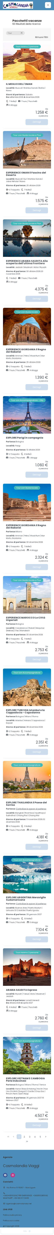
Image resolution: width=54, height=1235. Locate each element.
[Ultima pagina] (27, 1141)
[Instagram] (12, 1175)
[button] (48, 5)
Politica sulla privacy (12, 1215)
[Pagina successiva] (45, 1136)
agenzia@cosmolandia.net (19, 1203)
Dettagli (37, 121)
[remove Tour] (21, 33)
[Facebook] (5, 1175)
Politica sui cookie (11, 1220)
